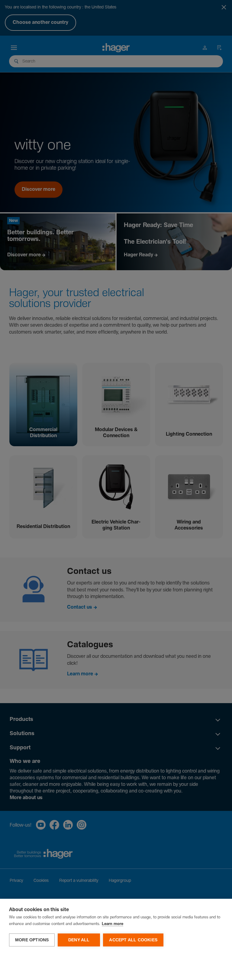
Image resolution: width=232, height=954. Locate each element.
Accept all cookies (133, 940)
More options (32, 940)
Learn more (112, 924)
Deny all (79, 940)
